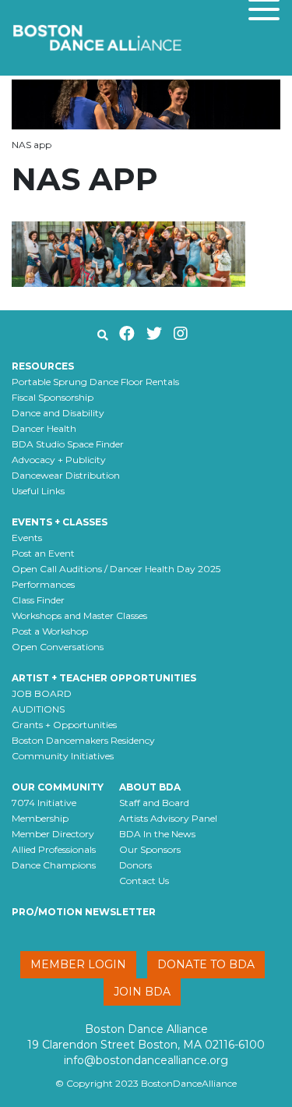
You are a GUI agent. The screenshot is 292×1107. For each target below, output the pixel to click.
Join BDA (142, 992)
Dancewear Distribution (66, 475)
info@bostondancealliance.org (146, 1060)
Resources (43, 366)
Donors (135, 865)
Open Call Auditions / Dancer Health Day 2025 (116, 569)
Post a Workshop (50, 631)
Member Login (78, 964)
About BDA (150, 787)
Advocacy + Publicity (59, 459)
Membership (40, 818)
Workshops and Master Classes (79, 615)
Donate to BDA (206, 964)
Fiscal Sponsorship (52, 397)
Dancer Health (44, 428)
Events (27, 537)
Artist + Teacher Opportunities (104, 678)
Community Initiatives (63, 756)
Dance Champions (54, 865)
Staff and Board (154, 802)
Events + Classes (59, 522)
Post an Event (43, 553)
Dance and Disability (58, 413)
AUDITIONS (38, 709)
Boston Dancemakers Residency (83, 740)
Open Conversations (58, 647)
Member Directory (53, 834)
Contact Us (144, 880)
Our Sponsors (150, 849)
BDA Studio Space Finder (68, 444)
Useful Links (38, 491)
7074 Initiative (44, 802)
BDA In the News (157, 834)
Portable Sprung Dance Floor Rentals (95, 381)
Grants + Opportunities (64, 724)
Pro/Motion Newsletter (84, 912)
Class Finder (38, 600)
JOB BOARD (42, 693)
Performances (43, 584)
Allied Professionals (54, 849)
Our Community (58, 787)
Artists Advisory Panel (168, 818)
